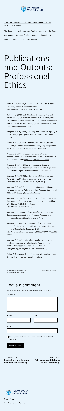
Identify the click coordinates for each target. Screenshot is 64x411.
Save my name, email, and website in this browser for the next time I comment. (31, 338)
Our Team (52, 31)
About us (42, 31)
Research (54, 270)
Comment (11, 294)
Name (9, 315)
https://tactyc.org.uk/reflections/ (19, 207)
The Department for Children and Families (27, 22)
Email (36, 315)
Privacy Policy (31, 39)
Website (9, 326)
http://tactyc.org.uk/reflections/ (36, 160)
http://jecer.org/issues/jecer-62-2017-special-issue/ (27, 249)
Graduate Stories (22, 35)
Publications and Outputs (14, 39)
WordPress (22, 403)
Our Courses (9, 35)
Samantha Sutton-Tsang (16, 272)
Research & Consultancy (41, 35)
